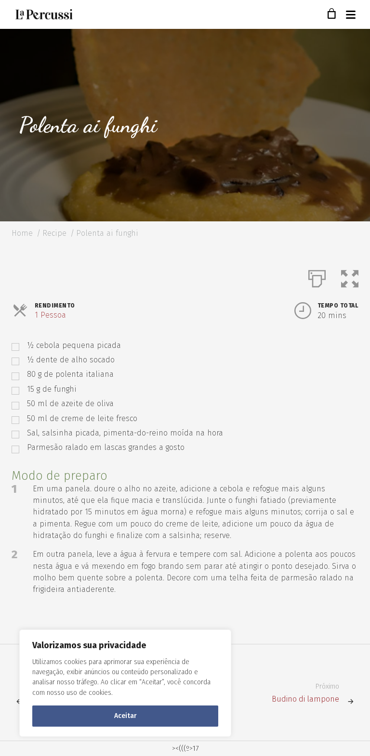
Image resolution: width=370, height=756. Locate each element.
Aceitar (125, 716)
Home (22, 233)
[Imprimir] (317, 276)
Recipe (54, 233)
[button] (349, 276)
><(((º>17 (185, 748)
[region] (125, 683)
